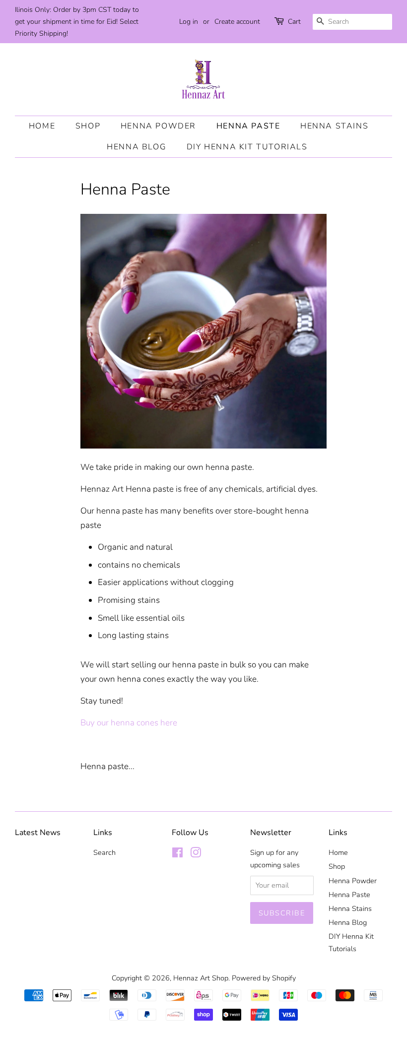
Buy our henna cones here (128, 722)
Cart (294, 21)
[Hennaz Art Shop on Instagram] (195, 854)
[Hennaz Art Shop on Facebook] (177, 854)
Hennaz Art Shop (200, 978)
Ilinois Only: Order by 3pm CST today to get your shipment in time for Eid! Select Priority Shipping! (77, 21)
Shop (87, 126)
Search (104, 852)
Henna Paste (248, 126)
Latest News (38, 832)
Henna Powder (158, 126)
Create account (237, 21)
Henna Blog (136, 146)
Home (42, 126)
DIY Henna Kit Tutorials (247, 146)
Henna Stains (334, 126)
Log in (188, 21)
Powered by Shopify (264, 978)
